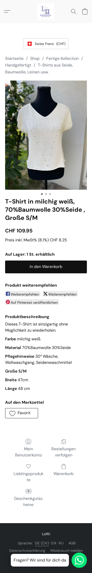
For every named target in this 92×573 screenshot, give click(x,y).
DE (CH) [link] (42, 543)
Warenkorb (63, 473)
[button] (46, 11)
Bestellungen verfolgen (63, 452)
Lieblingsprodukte (28, 476)
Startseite (14, 58)
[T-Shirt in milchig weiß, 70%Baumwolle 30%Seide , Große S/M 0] (46, 135)
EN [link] (53, 543)
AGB (71, 543)
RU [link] (61, 543)
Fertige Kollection (62, 58)
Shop (35, 58)
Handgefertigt (18, 65)
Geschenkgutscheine (28, 501)
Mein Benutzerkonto (28, 452)
